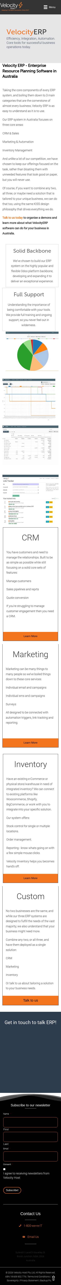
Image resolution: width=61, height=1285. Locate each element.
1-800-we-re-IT (33, 1225)
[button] (30, 636)
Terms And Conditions (38, 1276)
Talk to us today (12, 217)
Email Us (33, 1237)
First (6, 1129)
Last (6, 1144)
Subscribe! (12, 1190)
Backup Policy (47, 1280)
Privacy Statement (29, 1280)
